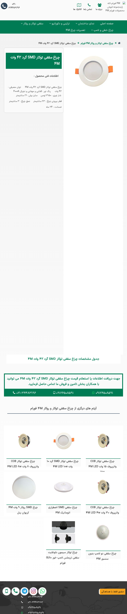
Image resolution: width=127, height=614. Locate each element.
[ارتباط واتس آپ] (40, 606)
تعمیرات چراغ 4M (75, 30)
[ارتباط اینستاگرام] (31, 606)
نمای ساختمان (85, 24)
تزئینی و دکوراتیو (60, 24)
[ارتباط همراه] (5, 606)
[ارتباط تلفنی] (14, 606)
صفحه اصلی (106, 24)
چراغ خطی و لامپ (103, 30)
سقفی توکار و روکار (32, 24)
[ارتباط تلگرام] (23, 606)
